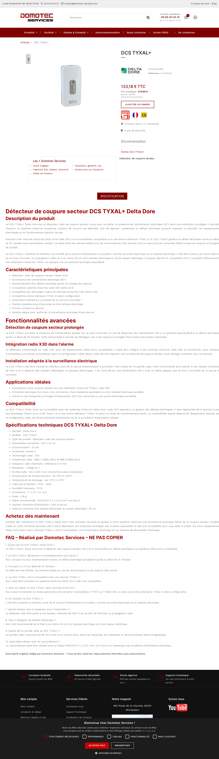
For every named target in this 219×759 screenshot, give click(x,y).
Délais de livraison (42, 173)
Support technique (76, 712)
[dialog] (109, 738)
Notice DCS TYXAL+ (132, 151)
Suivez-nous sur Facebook (89, 169)
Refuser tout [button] (122, 745)
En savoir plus (149, 730)
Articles (25, 42)
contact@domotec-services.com (80, 3)
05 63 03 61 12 (51, 3)
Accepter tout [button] (97, 745)
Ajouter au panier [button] (137, 104)
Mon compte (27, 706)
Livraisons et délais (31, 712)
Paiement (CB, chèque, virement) (50, 169)
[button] (109, 753)
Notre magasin (41, 165)
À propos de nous (200, 3)
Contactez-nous (75, 706)
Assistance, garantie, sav (88, 165)
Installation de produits (79, 717)
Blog (214, 3)
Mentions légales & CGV (33, 717)
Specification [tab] (112, 196)
